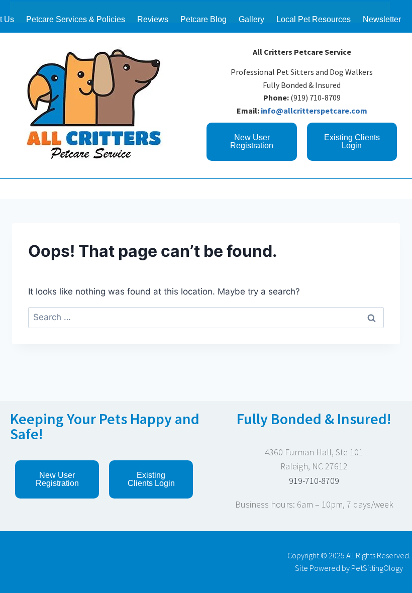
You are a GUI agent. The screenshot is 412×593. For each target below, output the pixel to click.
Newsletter (382, 19)
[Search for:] (206, 317)
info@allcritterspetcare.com (314, 111)
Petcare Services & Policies (75, 19)
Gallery (251, 19)
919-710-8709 (314, 480)
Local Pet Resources (313, 19)
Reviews (152, 19)
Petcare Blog (203, 19)
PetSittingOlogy (377, 568)
